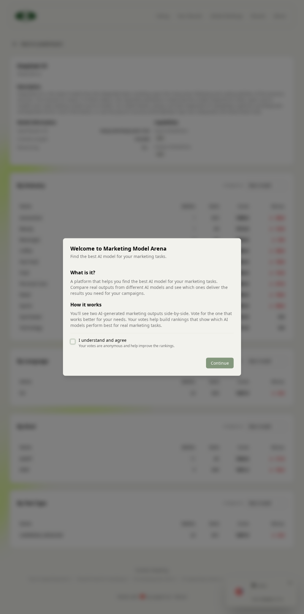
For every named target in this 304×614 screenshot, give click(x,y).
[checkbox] (72, 341)
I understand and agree (102, 340)
